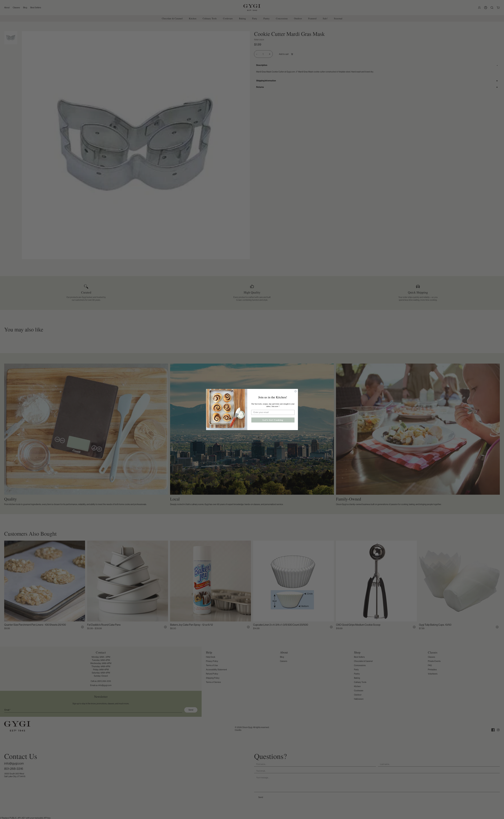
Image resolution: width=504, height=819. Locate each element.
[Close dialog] (295, 391)
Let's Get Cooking (273, 419)
